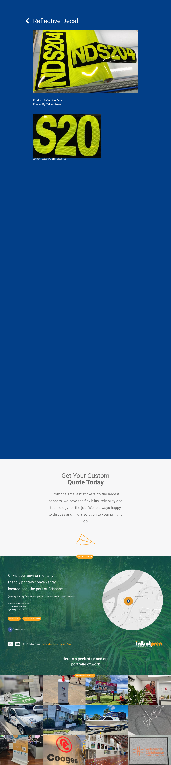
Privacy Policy (66, 644)
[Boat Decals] (107, 720)
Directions (14, 619)
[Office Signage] (64, 720)
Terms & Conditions (50, 644)
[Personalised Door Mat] (149, 750)
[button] (84, 557)
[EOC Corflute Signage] (21, 690)
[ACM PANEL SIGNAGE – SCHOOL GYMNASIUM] (107, 750)
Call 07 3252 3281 (32, 619)
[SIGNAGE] (64, 750)
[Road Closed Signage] (64, 690)
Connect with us (19, 629)
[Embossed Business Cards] (149, 720)
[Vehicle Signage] (21, 720)
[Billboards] (107, 690)
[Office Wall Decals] (149, 690)
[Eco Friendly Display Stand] (21, 750)
